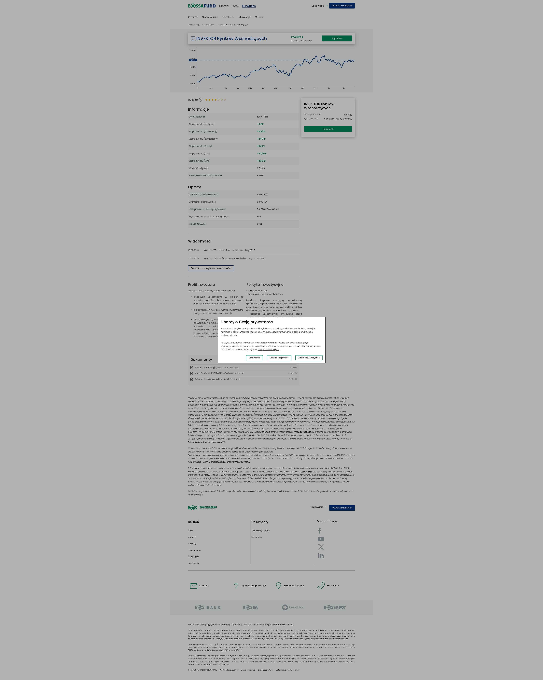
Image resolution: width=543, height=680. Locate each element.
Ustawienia (254, 357)
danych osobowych (268, 349)
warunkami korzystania (308, 346)
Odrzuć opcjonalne (279, 357)
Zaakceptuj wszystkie (309, 357)
